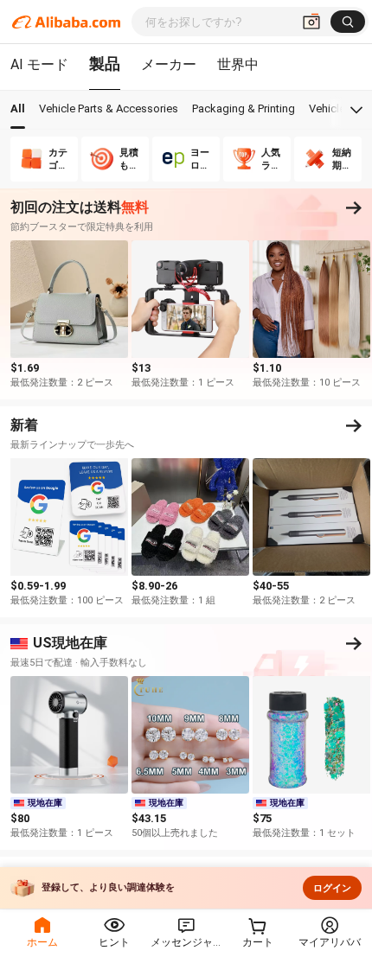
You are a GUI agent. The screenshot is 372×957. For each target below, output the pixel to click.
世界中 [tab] (238, 64)
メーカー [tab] (168, 64)
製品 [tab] (104, 63)
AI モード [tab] (39, 64)
